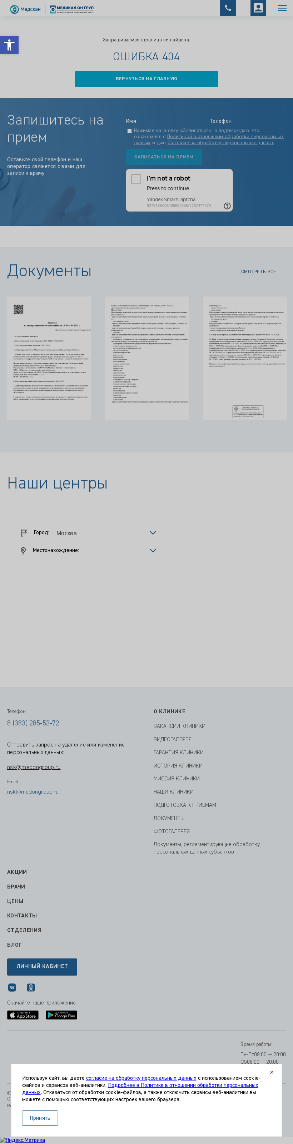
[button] (9, 45)
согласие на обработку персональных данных (141, 1078)
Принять (40, 1118)
